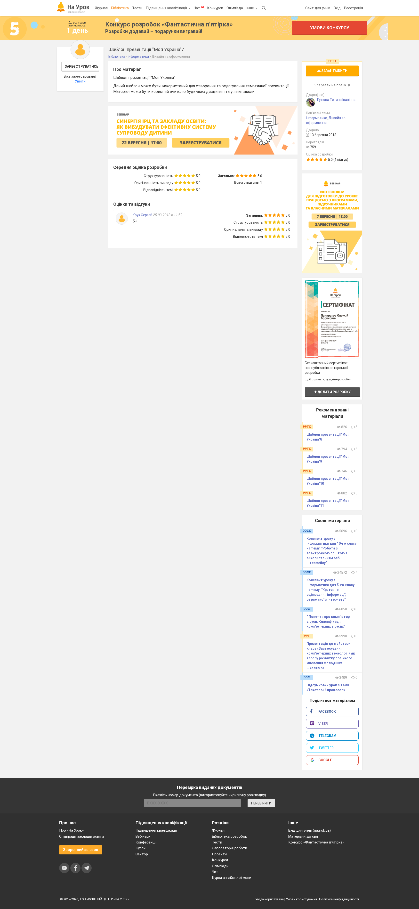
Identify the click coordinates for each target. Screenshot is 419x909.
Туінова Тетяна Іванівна (335, 100)
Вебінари (143, 836)
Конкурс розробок (169, 24)
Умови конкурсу (329, 27)
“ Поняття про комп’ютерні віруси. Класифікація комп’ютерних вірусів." (329, 621)
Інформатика (316, 118)
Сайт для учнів (317, 8)
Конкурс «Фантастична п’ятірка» (316, 842)
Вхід (337, 8)
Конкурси (215, 8)
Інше (250, 8)
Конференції (146, 842)
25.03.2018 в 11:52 (167, 215)
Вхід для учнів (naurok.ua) (309, 830)
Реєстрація (353, 8)
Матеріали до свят (304, 836)
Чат (199, 7)
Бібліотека (120, 8)
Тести (137, 8)
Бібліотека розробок (229, 836)
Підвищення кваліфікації (167, 8)
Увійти (80, 81)
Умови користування (301, 899)
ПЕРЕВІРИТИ (261, 803)
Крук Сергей (143, 215)
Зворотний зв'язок (80, 849)
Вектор (142, 854)
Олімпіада (234, 8)
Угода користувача (269, 899)
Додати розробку (334, 392)
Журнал (101, 8)
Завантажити (334, 71)
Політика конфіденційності (339, 899)
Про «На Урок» (71, 830)
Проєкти (219, 854)
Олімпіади (220, 866)
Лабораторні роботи (229, 848)
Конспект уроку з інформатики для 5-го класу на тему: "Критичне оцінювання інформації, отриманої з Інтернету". (330, 589)
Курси (140, 848)
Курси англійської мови (231, 878)
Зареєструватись (81, 66)
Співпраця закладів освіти (81, 836)
